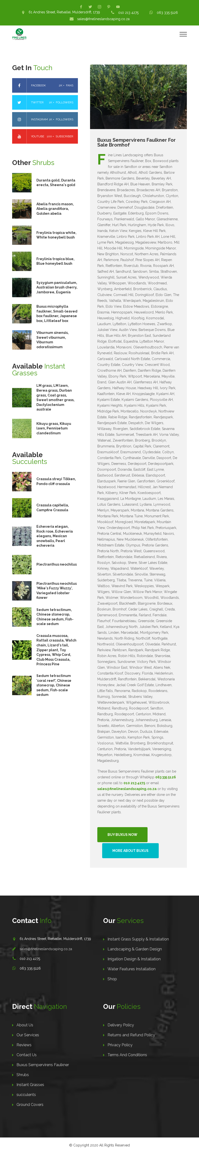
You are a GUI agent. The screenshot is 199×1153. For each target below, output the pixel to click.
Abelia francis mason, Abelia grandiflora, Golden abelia (55, 208)
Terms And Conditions (127, 1055)
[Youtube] (118, 6)
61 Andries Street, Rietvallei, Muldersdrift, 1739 (64, 12)
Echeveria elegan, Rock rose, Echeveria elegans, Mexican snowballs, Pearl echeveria (54, 536)
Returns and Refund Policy (131, 1035)
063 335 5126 (167, 13)
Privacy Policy (120, 1045)
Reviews (24, 1045)
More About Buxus (130, 851)
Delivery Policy (121, 1025)
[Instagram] (99, 6)
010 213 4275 (128, 13)
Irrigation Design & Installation (134, 959)
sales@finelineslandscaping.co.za (103, 19)
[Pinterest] (108, 6)
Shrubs (23, 1074)
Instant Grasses (30, 1084)
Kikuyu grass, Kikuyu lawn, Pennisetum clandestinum (53, 428)
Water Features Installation (132, 969)
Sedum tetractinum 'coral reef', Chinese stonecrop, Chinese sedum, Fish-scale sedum (53, 685)
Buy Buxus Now (122, 835)
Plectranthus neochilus (56, 564)
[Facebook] (81, 6)
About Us (25, 1025)
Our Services (28, 1035)
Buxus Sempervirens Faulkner (43, 1064)
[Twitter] (90, 6)
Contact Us (27, 1055)
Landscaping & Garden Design (135, 949)
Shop (112, 979)
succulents (26, 1094)
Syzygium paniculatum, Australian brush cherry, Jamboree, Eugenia (56, 287)
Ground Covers (30, 1104)
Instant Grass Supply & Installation (138, 939)
